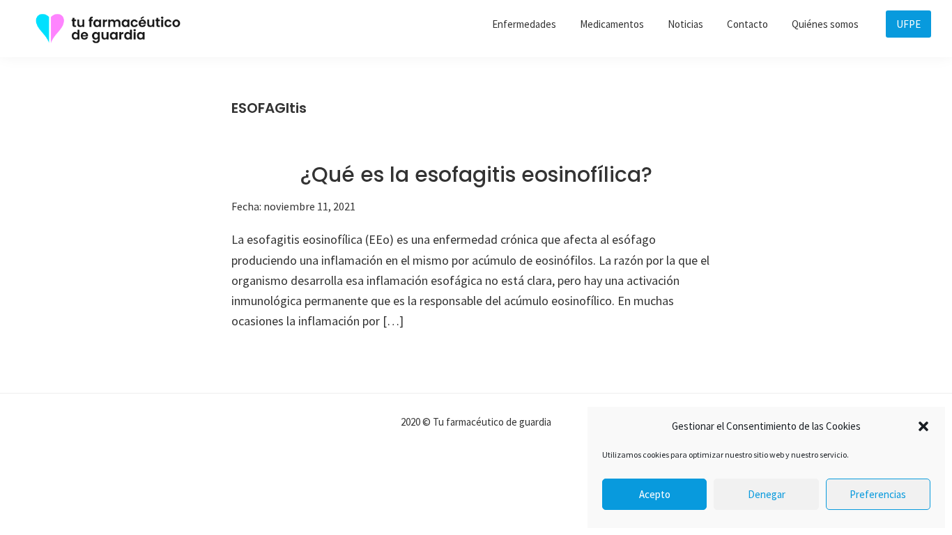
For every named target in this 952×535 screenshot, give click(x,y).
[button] (923, 426)
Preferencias (878, 494)
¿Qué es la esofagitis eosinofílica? (476, 174)
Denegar (766, 494)
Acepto (654, 494)
